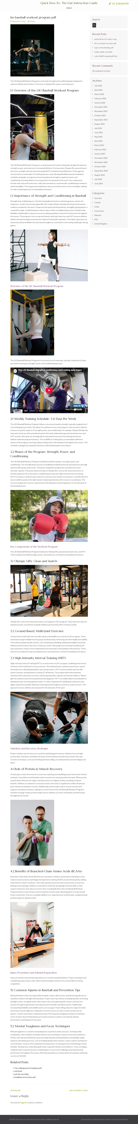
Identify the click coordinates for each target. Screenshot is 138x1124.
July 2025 (98, 128)
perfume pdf (15, 1090)
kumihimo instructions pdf (25, 1077)
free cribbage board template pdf (28, 1068)
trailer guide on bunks (103, 52)
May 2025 (98, 137)
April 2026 (98, 90)
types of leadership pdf (103, 47)
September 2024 (101, 171)
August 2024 (99, 175)
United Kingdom (100, 224)
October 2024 (100, 166)
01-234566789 (120, 3)
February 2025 (100, 149)
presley (32, 21)
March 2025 (99, 145)
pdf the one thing (21, 1074)
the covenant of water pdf (105, 43)
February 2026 (100, 98)
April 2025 (98, 141)
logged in (23, 1102)
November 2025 (100, 111)
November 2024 (100, 162)
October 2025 (100, 115)
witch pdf (18, 1071)
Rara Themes (106, 1119)
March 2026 (99, 94)
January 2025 (99, 154)
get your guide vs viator (79, 1090)
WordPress (124, 1119)
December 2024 (100, 158)
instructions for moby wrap (105, 39)
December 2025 (100, 107)
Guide (96, 207)
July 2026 (98, 86)
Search (96, 19)
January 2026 (99, 103)
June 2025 (98, 132)
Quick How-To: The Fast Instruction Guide (69, 3)
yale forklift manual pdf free (105, 56)
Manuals (97, 215)
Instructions (99, 211)
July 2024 (98, 179)
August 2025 (99, 124)
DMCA (69, 8)
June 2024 (98, 183)
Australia (98, 198)
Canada (97, 202)
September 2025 (101, 120)
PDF (96, 219)
